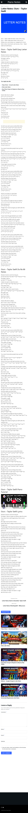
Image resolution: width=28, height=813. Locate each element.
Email (3, 735)
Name (3, 729)
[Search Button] (26, 2)
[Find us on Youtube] (3, 807)
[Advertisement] (14, 35)
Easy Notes (6, 6)
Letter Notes (5, 626)
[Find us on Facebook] (1, 807)
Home (2, 6)
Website (3, 741)
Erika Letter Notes (6, 87)
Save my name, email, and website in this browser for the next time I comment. (14, 748)
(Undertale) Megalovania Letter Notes (10, 698)
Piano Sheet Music (7, 810)
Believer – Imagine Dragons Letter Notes (11, 681)
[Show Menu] (1, 2)
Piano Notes (14, 2)
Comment (4, 712)
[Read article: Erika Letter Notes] (14, 637)
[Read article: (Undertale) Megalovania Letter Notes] (14, 690)
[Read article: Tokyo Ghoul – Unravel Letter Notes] (14, 621)
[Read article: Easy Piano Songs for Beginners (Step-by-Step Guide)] (14, 654)
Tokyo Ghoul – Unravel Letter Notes (10, 85)
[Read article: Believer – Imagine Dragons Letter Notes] (14, 673)
